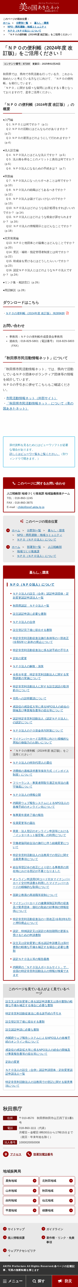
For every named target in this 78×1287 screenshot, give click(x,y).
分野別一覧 (22, 23)
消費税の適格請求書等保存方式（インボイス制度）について (41, 772)
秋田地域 (47, 1190)
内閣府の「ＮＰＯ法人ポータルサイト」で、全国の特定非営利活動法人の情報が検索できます (41, 971)
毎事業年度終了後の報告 (28, 814)
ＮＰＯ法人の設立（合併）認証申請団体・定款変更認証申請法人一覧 (41, 595)
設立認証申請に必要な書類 (29, 613)
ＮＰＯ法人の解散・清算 (28, 666)
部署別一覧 (34, 547)
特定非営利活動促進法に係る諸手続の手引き (41, 650)
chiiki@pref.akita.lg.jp (31, 507)
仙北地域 (47, 1200)
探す (41, 1281)
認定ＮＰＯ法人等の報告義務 (31, 959)
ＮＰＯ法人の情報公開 (27, 794)
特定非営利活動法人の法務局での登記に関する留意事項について (41, 857)
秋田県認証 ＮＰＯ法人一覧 (31, 605)
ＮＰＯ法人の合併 (24, 622)
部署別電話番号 (43, 1154)
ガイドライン (54, 1229)
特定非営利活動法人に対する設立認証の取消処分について (41, 688)
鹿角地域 (11, 1180)
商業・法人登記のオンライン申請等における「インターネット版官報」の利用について (41, 833)
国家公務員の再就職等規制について (35, 895)
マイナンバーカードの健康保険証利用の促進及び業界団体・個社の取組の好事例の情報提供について (41, 906)
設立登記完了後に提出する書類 (32, 630)
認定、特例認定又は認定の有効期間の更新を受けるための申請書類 (41, 933)
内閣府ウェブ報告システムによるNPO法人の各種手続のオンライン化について (41, 805)
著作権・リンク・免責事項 (60, 1240)
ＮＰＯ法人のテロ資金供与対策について (38, 730)
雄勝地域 (47, 1210)
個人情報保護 (16, 1237)
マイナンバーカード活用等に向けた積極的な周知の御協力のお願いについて (41, 740)
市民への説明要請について (29, 698)
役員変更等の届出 (24, 822)
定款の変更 (20, 658)
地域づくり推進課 (28, 551)
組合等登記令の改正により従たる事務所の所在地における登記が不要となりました (41, 869)
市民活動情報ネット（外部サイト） (31, 398)
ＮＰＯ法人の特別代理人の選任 (32, 762)
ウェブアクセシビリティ (22, 1253)
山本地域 (11, 1190)
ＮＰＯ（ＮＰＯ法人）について (24, 30)
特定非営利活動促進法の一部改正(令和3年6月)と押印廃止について (42, 921)
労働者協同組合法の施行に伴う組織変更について (41, 845)
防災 (68, 1281)
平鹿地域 (11, 1210)
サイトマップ (16, 1229)
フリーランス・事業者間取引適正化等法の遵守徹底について (41, 784)
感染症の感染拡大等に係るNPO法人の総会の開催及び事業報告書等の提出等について (41, 708)
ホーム (6, 23)
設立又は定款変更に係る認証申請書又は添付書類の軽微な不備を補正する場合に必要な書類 (41, 946)
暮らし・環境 (41, 23)
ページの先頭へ (71, 1269)
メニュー (15, 1281)
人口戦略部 (55, 547)
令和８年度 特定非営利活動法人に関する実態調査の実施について (41, 676)
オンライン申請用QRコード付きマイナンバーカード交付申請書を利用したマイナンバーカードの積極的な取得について (41, 883)
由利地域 (11, 1200)
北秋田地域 (49, 1180)
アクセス (15, 1154)
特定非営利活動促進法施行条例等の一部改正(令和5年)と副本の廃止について (41, 640)
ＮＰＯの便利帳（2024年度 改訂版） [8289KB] (35, 313)
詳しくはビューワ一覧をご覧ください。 (34, 454)
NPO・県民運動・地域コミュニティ (27, 26)
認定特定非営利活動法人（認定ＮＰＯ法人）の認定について (41, 720)
